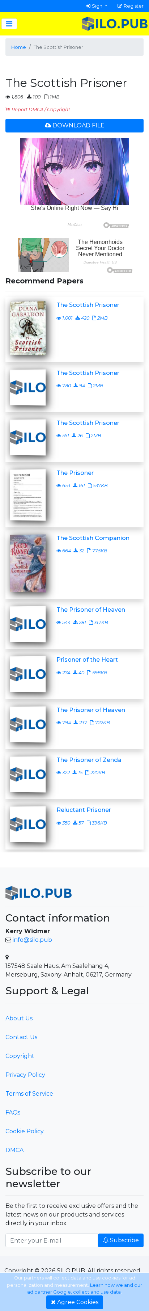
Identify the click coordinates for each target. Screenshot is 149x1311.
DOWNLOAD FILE (78, 125)
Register (134, 6)
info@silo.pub (32, 939)
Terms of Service (29, 1093)
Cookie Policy (24, 1131)
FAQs (12, 1112)
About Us (19, 1018)
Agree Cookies (77, 1302)
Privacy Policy (25, 1074)
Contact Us (21, 1037)
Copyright (19, 1056)
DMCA (14, 1150)
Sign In (99, 6)
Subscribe (124, 1240)
